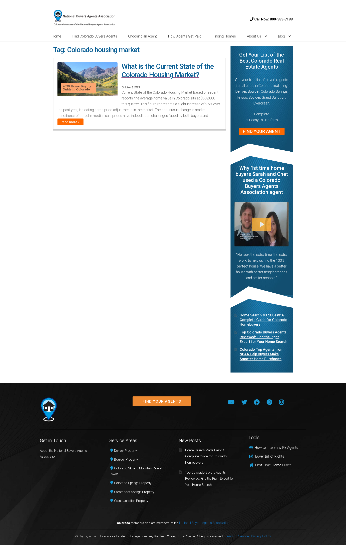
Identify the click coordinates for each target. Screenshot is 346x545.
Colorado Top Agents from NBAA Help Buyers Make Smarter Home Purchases (261, 354)
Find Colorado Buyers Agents (94, 36)
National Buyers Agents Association (204, 523)
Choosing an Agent (142, 36)
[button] (162, 401)
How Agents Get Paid (184, 36)
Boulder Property (126, 459)
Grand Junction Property (131, 501)
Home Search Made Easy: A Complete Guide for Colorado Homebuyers (263, 320)
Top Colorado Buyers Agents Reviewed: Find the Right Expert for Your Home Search (263, 337)
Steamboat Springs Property (134, 492)
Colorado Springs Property (133, 483)
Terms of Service (237, 536)
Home (56, 36)
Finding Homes (224, 36)
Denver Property (125, 451)
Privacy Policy (261, 536)
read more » (70, 122)
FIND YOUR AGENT (262, 131)
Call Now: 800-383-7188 (273, 19)
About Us (254, 36)
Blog (281, 36)
